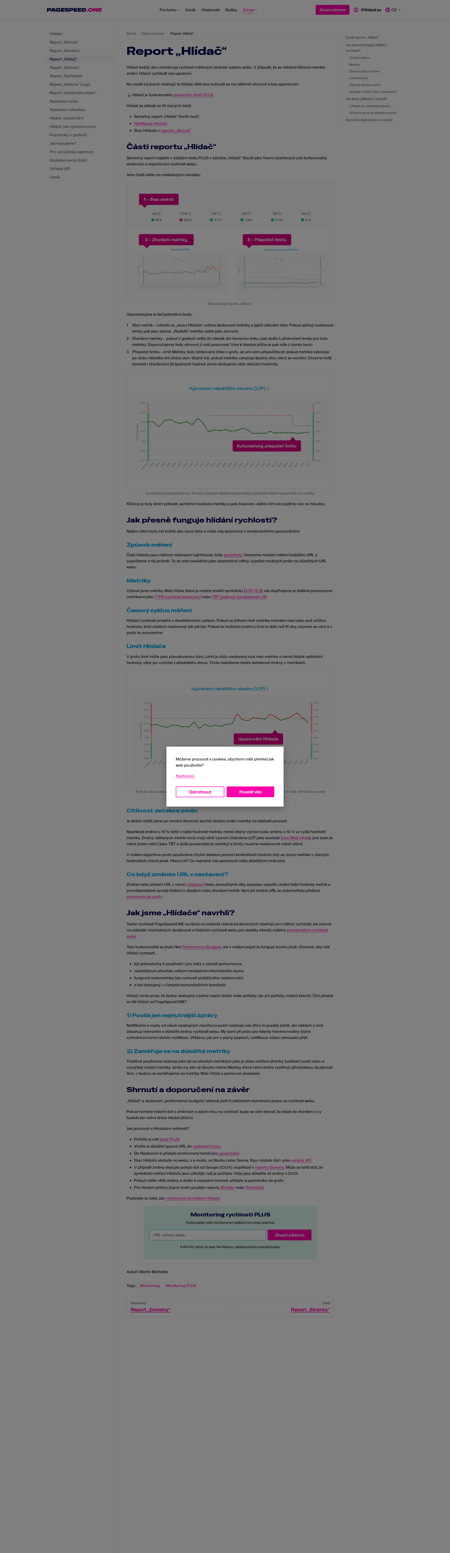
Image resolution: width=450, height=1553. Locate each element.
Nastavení (185, 775)
